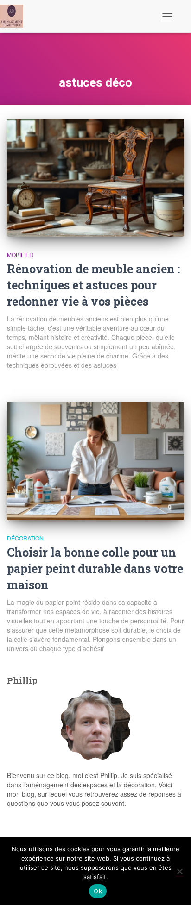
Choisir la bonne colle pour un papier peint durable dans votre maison (95, 568)
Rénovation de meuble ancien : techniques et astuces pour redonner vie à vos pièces (93, 285)
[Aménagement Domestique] (15, 16)
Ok (98, 891)
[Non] (179, 871)
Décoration (25, 538)
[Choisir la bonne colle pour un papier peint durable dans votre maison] (95, 461)
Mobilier (20, 254)
